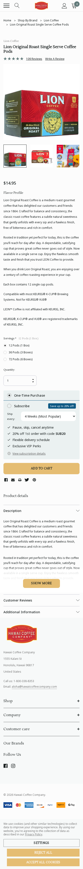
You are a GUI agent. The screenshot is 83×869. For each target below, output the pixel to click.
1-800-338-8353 (24, 681)
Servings (21, 338)
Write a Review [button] (54, 59)
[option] (41, 102)
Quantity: (9, 370)
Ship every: (11, 416)
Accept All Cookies (43, 862)
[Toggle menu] (6, 6)
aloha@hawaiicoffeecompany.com (34, 687)
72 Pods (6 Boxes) (21, 359)
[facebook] (5, 766)
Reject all (43, 852)
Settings (41, 843)
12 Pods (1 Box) (19, 345)
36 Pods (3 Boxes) (21, 352)
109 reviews (34, 59)
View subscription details (29, 454)
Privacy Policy (33, 834)
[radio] (41, 395)
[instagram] (13, 766)
